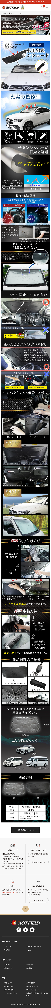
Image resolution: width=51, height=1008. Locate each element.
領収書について (9, 986)
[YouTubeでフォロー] (32, 929)
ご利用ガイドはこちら (38, 862)
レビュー (29, 950)
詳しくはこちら (38, 900)
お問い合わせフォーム (9, 892)
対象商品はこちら (24, 830)
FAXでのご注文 (9, 990)
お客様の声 (30, 965)
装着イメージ (8, 968)
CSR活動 (29, 968)
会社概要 (7, 950)
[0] (42, 7)
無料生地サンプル (32, 986)
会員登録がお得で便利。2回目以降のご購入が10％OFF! (25, 2)
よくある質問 (30, 983)
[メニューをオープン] (47, 8)
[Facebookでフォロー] (25, 929)
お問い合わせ (8, 983)
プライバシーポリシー (33, 990)
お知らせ (7, 965)
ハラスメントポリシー (11, 993)
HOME (4, 13)
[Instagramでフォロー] (18, 929)
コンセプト (7, 946)
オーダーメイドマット (33, 946)
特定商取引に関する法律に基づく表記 (37, 994)
